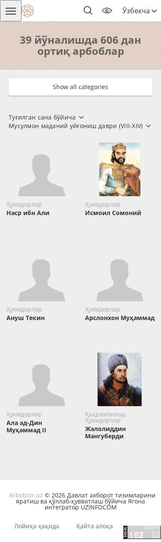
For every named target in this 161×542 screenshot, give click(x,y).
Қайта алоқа (94, 526)
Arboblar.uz (26, 495)
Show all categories (80, 87)
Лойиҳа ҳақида (36, 526)
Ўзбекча (137, 10)
